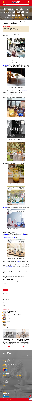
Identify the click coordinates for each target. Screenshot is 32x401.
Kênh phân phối (5, 383)
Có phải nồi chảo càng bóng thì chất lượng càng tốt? (14, 314)
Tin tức (4, 302)
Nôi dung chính (6, 26)
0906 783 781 (8, 360)
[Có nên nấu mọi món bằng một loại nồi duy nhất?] (4, 321)
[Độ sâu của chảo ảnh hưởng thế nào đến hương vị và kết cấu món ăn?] (4, 318)
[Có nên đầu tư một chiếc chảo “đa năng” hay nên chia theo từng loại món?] (4, 324)
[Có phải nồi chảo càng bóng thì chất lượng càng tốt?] (4, 315)
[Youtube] (6, 393)
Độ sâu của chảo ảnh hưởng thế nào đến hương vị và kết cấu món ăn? (16, 317)
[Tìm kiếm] (28, 4)
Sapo (17, 400)
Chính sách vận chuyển (6, 380)
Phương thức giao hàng (20, 380)
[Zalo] (3, 393)
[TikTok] (8, 393)
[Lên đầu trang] (30, 394)
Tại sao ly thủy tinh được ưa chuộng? (9, 28)
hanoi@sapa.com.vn (7, 366)
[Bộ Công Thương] (16, 396)
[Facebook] (5, 393)
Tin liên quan (6, 327)
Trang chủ (4, 297)
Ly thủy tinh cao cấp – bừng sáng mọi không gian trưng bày (12, 29)
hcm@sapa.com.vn (7, 361)
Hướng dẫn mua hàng (20, 376)
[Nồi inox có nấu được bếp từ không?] (4, 312)
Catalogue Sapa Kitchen (6, 381)
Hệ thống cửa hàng (5, 382)
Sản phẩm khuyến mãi (6, 299)
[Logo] (16, 1)
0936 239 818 (8, 365)
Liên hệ (4, 305)
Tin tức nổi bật (6, 309)
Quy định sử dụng (5, 376)
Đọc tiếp (9, 346)
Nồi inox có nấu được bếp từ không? (11, 311)
